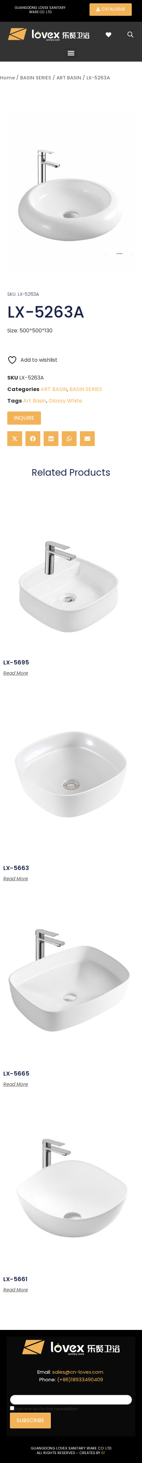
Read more (15, 673)
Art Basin (34, 401)
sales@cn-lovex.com (77, 1371)
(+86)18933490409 (80, 1379)
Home (7, 77)
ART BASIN (68, 77)
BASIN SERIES (35, 77)
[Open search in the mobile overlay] (130, 35)
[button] (71, 52)
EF (103, 1452)
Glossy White (65, 401)
